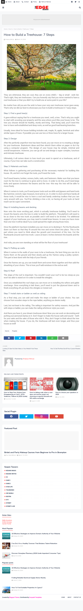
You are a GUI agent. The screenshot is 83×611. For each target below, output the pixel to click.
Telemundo (10, 490)
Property (14, 331)
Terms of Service (46, 2)
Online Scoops (7, 522)
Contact (26, 2)
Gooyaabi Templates (35, 597)
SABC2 (8, 483)
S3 (7, 477)
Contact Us (77, 597)
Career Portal (6, 524)
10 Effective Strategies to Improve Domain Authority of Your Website (36, 534)
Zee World (9, 493)
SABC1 (8, 480)
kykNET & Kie (10, 506)
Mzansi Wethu (11, 474)
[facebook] (72, 2)
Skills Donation (7, 520)
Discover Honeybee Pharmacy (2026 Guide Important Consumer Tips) (36, 553)
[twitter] (75, 2)
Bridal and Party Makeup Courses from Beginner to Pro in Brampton (35, 452)
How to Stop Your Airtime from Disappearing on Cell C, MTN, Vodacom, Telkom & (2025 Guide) (15, 394)
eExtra (8, 496)
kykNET (8, 503)
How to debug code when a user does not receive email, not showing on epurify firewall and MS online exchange (41, 395)
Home (9, 2)
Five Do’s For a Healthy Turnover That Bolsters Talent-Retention (34, 544)
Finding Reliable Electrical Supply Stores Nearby (29, 578)
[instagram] (79, 2)
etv (7, 500)
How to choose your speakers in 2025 (66, 393)
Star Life (9, 487)
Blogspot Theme (14, 597)
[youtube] (57, 416)
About (17, 2)
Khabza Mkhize (9, 39)
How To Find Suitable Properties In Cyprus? (27, 588)
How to (10, 29)
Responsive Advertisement (41, 19)
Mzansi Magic (11, 470)
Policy (35, 2)
